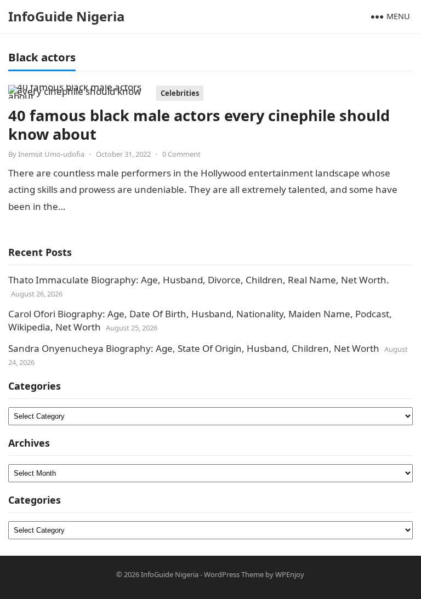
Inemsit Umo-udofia (51, 154)
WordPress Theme (234, 574)
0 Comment (181, 154)
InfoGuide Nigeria (66, 16)
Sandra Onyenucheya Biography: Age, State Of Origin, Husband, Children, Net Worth (193, 348)
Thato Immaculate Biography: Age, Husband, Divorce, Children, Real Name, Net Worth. (198, 279)
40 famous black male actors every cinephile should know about (199, 124)
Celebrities (180, 93)
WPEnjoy (289, 574)
